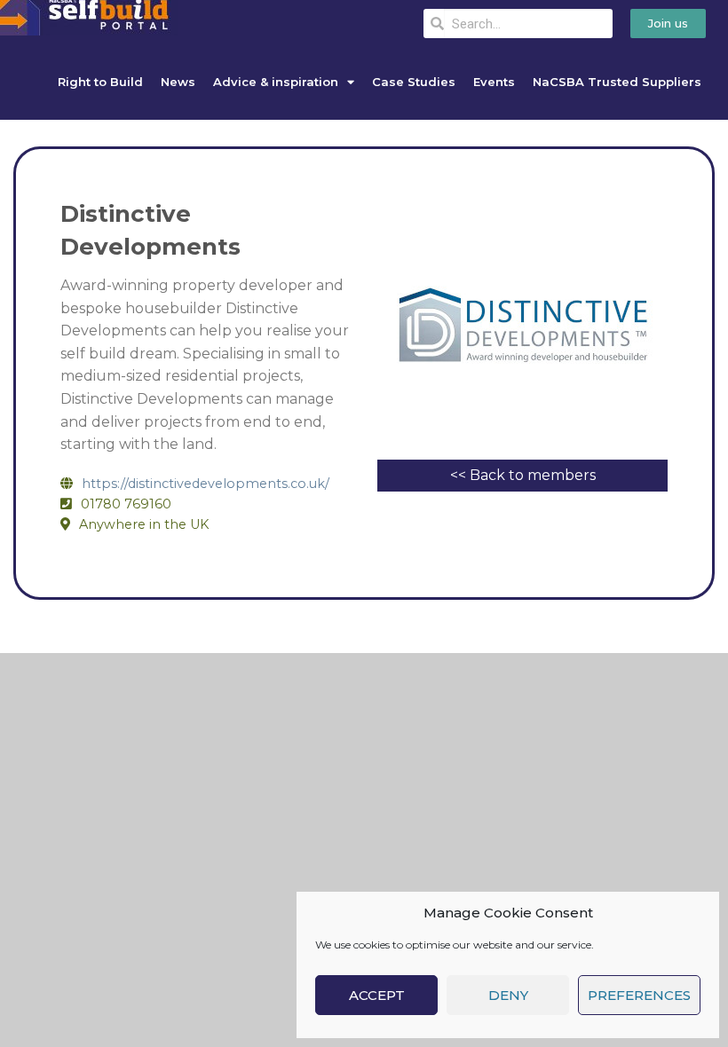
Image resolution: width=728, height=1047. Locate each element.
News (178, 82)
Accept (377, 995)
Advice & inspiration (275, 82)
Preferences (639, 995)
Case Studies (413, 82)
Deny (508, 995)
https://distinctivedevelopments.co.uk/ (205, 484)
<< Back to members (523, 475)
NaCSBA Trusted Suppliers (617, 82)
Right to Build (100, 82)
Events (494, 82)
